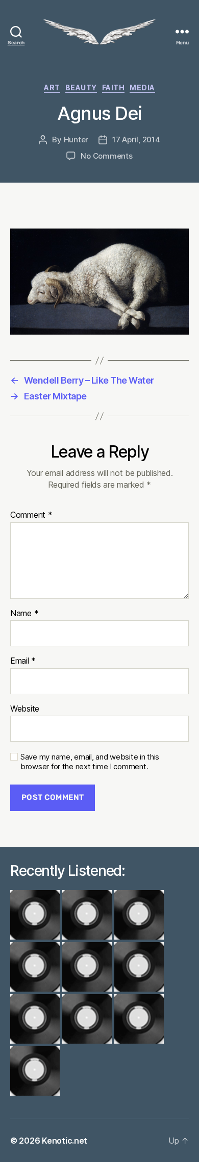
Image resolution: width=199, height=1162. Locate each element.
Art (52, 87)
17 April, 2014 (136, 139)
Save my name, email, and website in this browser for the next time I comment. (89, 761)
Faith (113, 87)
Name (24, 613)
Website (24, 709)
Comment (31, 515)
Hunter (76, 139)
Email (23, 661)
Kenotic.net (64, 1140)
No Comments (106, 156)
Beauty (81, 87)
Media (142, 87)
